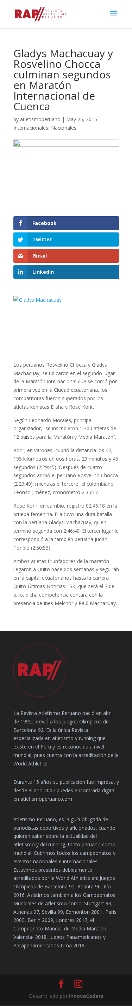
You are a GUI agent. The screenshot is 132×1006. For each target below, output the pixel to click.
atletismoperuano (40, 119)
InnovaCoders (86, 996)
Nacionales (63, 127)
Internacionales (30, 127)
